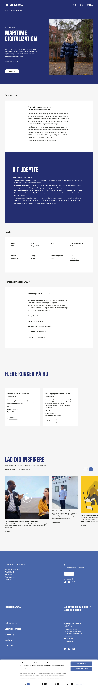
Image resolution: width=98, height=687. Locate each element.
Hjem (7, 10)
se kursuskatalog (40, 337)
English (75, 5)
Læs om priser (74, 260)
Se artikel (7, 531)
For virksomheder (10, 577)
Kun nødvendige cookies (81, 668)
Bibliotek (9, 640)
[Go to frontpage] (14, 5)
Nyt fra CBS (67, 638)
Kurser (7, 579)
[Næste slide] (91, 469)
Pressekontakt (68, 636)
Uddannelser (11, 623)
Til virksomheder (68, 641)
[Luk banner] (95, 661)
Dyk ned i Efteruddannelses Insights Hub (16, 469)
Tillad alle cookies (81, 663)
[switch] (44, 684)
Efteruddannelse (13, 629)
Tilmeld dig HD (9, 572)
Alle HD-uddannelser (11, 569)
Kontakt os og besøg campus (72, 633)
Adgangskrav (9, 574)
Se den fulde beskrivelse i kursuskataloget (42, 140)
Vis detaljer (79, 684)
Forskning (10, 634)
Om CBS (9, 645)
